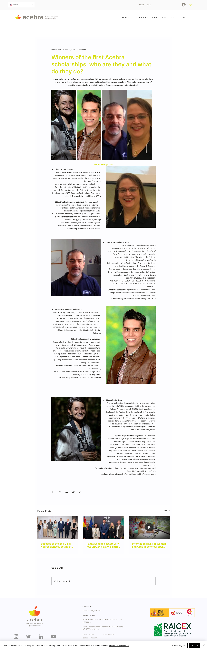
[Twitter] (28, 637)
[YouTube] (53, 637)
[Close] (203, 645)
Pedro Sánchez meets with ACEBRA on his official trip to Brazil (102, 545)
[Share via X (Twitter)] (59, 492)
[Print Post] (80, 492)
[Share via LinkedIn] (66, 492)
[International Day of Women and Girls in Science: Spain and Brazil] (149, 527)
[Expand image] (63, 125)
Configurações (178, 645)
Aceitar (195, 645)
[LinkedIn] (41, 637)
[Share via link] (73, 492)
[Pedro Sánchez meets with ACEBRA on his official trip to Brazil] (103, 527)
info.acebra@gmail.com (92, 610)
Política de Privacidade (119, 645)
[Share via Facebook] (52, 492)
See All (167, 510)
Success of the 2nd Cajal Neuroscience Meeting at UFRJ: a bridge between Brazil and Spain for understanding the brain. (56, 545)
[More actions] (154, 49)
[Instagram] (16, 637)
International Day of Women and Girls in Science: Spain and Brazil (149, 545)
